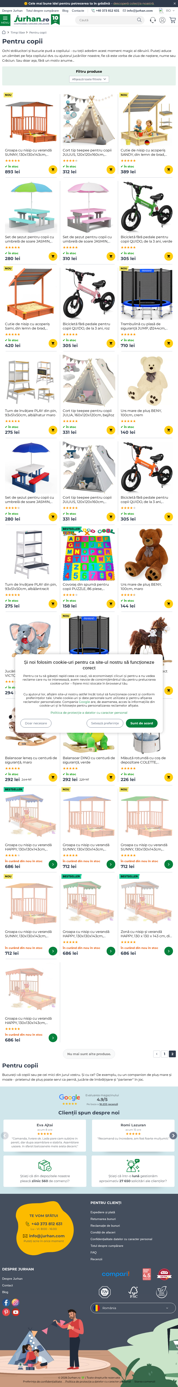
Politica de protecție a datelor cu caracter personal (89, 713)
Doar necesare (36, 723)
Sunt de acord (141, 723)
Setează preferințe (105, 723)
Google (84, 702)
